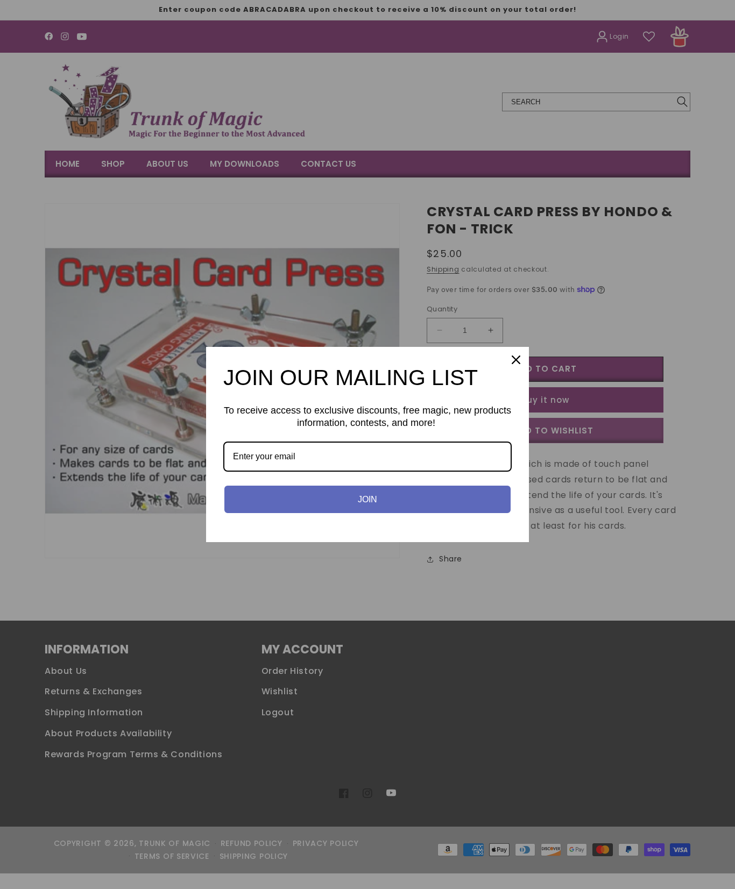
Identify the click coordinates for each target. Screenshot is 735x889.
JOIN (367, 499)
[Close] (516, 360)
